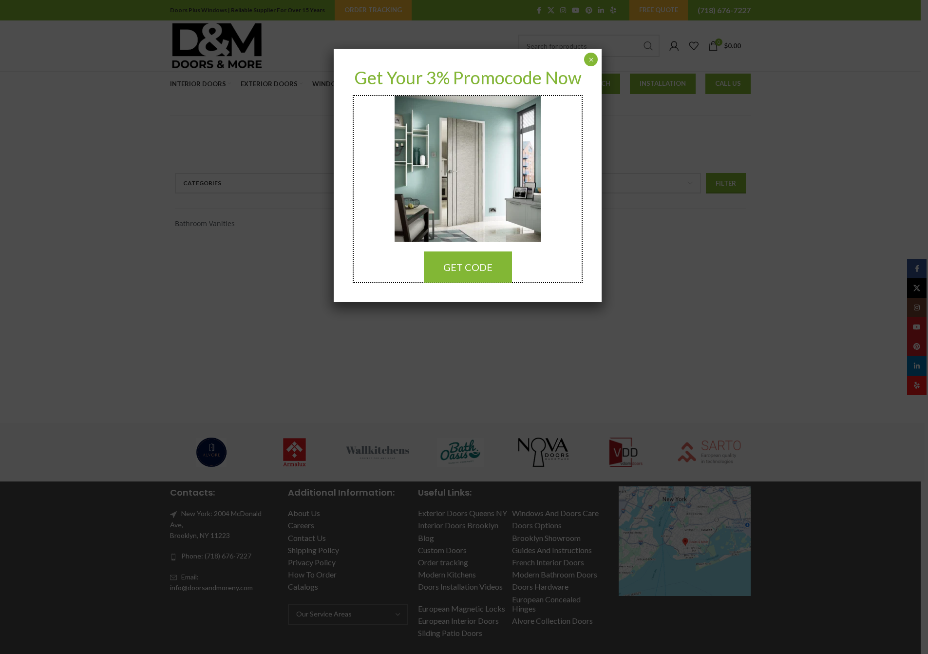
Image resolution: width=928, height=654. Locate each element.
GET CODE (467, 267)
